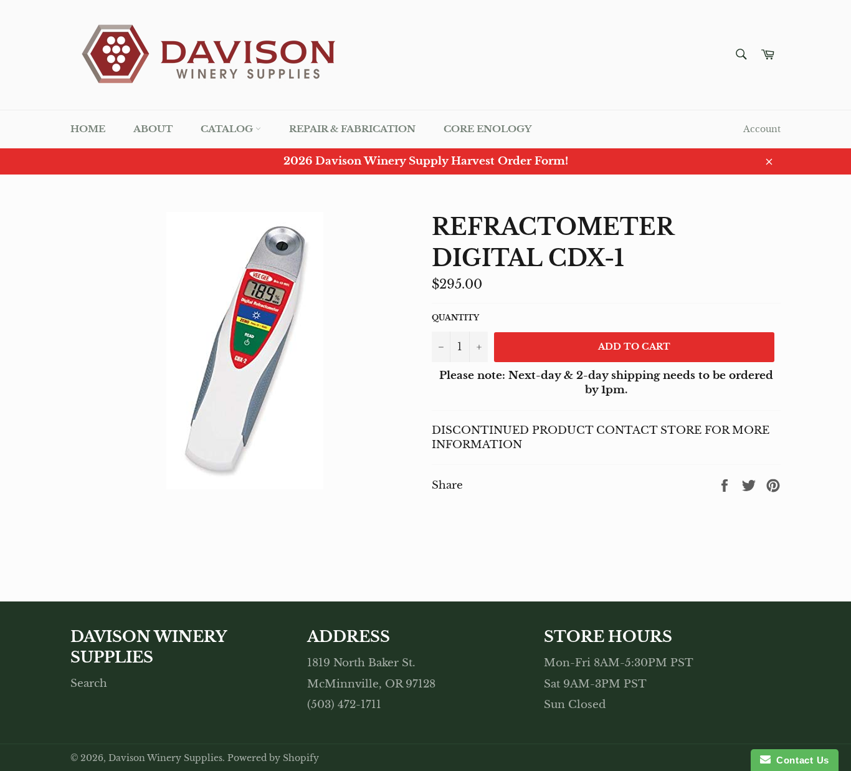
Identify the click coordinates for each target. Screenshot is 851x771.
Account (762, 129)
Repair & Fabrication (352, 129)
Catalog (228, 129)
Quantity (455, 317)
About (153, 129)
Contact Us (800, 760)
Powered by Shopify (273, 758)
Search (88, 683)
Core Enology (487, 129)
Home (87, 129)
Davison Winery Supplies (165, 758)
